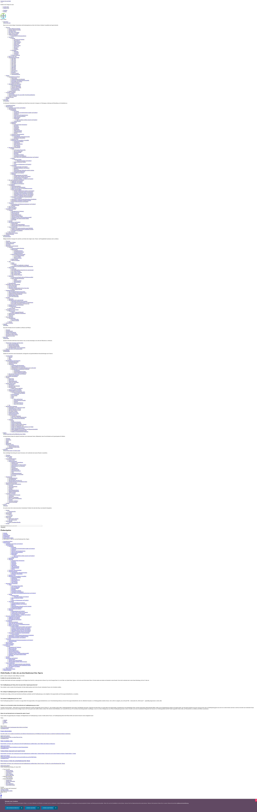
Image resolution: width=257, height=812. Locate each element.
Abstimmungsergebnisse (16, 473)
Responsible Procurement (16, 81)
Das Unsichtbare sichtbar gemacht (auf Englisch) (27, 119)
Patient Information (13, 207)
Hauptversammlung (13, 461)
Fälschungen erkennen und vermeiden (19, 301)
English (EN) (6, 6)
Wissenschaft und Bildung (19, 393)
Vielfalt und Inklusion (13, 34)
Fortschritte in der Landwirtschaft (13, 284)
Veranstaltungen (12, 318)
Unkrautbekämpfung (18, 250)
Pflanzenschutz (14, 249)
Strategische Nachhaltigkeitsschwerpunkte (20, 80)
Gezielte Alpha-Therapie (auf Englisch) (22, 176)
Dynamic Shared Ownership (15, 29)
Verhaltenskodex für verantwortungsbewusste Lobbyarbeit (23, 367)
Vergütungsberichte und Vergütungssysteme (18, 481)
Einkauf (7, 75)
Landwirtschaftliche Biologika (17, 248)
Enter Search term (4, 525)
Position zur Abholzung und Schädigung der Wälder (22, 426)
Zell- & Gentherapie (18, 151)
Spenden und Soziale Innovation (18, 391)
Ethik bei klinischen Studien (20, 162)
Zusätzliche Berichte (13, 363)
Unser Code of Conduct (14, 33)
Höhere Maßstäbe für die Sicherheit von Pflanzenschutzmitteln (24, 429)
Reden (7, 442)
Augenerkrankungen (15, 135)
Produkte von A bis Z (10, 335)
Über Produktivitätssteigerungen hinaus (17, 291)
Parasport (16, 401)
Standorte (5, 10)
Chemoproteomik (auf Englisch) (21, 166)
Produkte (10, 220)
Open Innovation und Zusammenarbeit (14, 348)
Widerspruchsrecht (15, 469)
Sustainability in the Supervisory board (17, 407)
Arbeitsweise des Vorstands (14, 494)
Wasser (12, 262)
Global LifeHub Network (16, 289)
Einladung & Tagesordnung (17, 462)
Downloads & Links (15, 90)
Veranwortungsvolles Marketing (18, 418)
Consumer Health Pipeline (14, 346)
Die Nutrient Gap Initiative (17, 230)
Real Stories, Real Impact (14, 32)
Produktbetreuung (12, 306)
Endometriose (17, 142)
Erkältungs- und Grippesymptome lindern (20, 218)
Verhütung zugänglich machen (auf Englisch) (23, 195)
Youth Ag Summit (15, 320)
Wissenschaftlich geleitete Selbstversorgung (20, 225)
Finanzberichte (9, 476)
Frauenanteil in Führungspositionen (18, 35)
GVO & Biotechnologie (19, 255)
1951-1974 (13, 64)
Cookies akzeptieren (48, 807)
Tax (9, 405)
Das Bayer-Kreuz (15, 73)
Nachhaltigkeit (12, 184)
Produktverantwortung (13, 412)
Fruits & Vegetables (15, 260)
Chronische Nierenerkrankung (17, 134)
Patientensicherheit (15, 205)
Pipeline (13, 158)
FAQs (12, 472)
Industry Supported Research (17, 312)
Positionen (11, 419)
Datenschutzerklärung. (183, 803)
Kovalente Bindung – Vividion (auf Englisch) (23, 178)
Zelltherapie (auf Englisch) (16, 182)
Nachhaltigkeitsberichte (13, 361)
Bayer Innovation (15, 319)
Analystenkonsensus (13, 486)
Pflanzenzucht (12, 314)
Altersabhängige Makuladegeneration (22, 136)
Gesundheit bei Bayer (10, 105)
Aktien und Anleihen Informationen (13, 484)
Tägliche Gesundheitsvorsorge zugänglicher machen (22, 229)
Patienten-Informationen (11, 332)
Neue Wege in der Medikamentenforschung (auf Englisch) (26, 157)
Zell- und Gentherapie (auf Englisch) (16, 180)
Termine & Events (10, 97)
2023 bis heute (14, 70)
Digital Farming (14, 259)
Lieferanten (11, 298)
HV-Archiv (13, 475)
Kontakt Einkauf (12, 91)
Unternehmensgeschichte (14, 57)
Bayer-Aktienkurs (9, 783)
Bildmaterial (8, 443)
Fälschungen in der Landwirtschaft (16, 300)
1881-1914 (13, 60)
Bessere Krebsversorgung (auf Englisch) (19, 201)
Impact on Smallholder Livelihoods (21, 265)
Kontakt (5, 11)
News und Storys (9, 316)
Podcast (10, 321)
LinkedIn (5, 720)
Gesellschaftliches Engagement (15, 390)
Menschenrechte (12, 387)
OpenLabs (11, 315)
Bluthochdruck (17, 117)
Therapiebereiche (12, 109)
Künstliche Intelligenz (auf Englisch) (21, 168)
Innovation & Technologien (14, 147)
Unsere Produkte (9, 774)
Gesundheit (5, 99)
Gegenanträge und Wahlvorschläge (18, 464)
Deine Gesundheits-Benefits (14, 522)
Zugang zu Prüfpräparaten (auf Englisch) (22, 164)
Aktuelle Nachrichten (10, 781)
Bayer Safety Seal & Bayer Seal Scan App (20, 303)
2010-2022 (13, 69)
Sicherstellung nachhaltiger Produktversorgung (21, 200)
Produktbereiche (9, 331)
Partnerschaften (14, 223)
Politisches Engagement (14, 375)
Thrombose (16, 113)
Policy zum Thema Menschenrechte (18, 417)
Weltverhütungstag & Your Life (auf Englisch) (23, 194)
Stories (7, 441)
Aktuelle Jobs (9, 780)
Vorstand (13, 38)
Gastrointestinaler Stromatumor (20, 124)
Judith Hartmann (17, 41)
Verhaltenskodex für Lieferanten (18, 79)
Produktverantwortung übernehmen (16, 304)
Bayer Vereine (14, 395)
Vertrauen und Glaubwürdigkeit (18, 224)
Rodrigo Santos (17, 45)
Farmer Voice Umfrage (11, 242)
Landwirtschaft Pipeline (14, 344)
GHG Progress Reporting (16, 274)
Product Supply (12, 308)
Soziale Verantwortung (11, 383)
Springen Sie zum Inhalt (6, 1)
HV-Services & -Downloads (17, 474)
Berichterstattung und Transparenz (13, 360)
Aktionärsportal (14, 463)
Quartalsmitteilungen (13, 478)
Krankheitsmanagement (19, 252)
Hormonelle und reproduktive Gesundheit (20, 140)
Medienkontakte (9, 448)
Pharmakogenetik (17, 152)
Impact (10, 359)
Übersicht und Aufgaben (19, 39)
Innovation (8, 244)
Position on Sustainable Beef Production (19, 431)
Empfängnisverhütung (18, 141)
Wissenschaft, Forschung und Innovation (14, 342)
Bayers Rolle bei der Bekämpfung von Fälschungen (22, 302)
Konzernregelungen (13, 414)
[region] (128, 805)
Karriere (5, 504)
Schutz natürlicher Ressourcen (17, 278)
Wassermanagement (13, 381)
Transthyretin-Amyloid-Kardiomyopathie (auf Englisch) (25, 112)
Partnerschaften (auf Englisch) (17, 172)
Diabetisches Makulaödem (19, 137)
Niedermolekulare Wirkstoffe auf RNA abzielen (24, 170)
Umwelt (7, 377)
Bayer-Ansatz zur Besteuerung (15, 498)
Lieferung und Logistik (16, 87)
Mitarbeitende (11, 384)
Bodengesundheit (17, 280)
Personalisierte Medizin (19, 154)
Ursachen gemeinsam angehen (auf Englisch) (23, 192)
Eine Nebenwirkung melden (12, 233)
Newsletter (8, 782)
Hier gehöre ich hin (13, 519)
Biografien (13, 72)
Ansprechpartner (9, 323)
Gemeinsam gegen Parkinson (20, 156)
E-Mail (4, 721)
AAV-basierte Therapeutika (19, 149)
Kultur (12, 396)
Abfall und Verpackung (13, 382)
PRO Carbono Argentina (16, 272)
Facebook (5, 722)
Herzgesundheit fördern (16, 214)
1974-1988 (13, 66)
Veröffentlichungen (10, 243)
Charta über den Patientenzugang (18, 187)
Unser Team (8, 517)
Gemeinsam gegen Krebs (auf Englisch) (17, 107)
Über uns (8, 27)
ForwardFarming (12, 283)
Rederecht (13, 467)
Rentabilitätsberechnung (14, 490)
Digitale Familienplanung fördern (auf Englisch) (24, 190)
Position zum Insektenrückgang (17, 428)
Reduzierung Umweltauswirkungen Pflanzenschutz (22, 266)
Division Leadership (15, 55)
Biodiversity (11, 276)
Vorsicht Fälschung (10, 234)
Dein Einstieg (9, 513)
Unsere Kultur (9, 512)
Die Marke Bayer (12, 31)
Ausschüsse (16, 52)
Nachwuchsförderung (18, 402)
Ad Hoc (10, 457)
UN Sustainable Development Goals (19, 430)
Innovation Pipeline (13, 286)
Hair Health (13, 219)
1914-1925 (13, 61)
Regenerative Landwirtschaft (12, 245)
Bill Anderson (17, 40)
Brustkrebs (16, 125)
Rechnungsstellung (15, 88)
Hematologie (14, 122)
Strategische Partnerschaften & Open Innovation (19, 288)
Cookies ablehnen (30, 807)
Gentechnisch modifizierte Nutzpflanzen (17, 313)
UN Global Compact (13, 411)
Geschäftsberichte (12, 479)
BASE (12, 420)
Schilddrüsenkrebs (18, 131)
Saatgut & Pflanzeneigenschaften (18, 254)
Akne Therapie (17, 146)
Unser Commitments (13, 227)
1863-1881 (13, 58)
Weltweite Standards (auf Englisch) (24, 160)
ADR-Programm (12, 492)
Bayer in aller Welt (12, 56)
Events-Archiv (12, 460)
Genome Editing (17, 256)
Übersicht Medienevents (14, 445)
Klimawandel (11, 267)
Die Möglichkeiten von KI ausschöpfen (17, 347)
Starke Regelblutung (18, 143)
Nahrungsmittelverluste (13, 295)
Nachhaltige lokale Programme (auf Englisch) (23, 193)
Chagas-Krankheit (18, 198)
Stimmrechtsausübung (16, 470)
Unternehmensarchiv (15, 74)
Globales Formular (4, 789)
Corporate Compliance (10, 92)
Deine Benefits (9, 521)
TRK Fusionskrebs (18, 130)
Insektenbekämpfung (18, 253)
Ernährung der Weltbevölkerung (15, 294)
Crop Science (9, 772)
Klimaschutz (11, 378)
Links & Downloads (13, 502)
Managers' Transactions (13, 497)
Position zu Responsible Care (17, 425)
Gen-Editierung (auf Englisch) (17, 183)
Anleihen (10, 488)
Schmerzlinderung (15, 213)
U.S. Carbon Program (15, 271)
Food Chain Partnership (14, 296)
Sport (12, 398)
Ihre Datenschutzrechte (12, 807)
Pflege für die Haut (15, 212)
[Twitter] (1, 794)
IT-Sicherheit (11, 93)
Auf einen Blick (9, 355)
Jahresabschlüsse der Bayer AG (15, 480)
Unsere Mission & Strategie (14, 28)
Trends (12, 148)
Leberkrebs (16, 128)
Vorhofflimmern (17, 121)
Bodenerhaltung (17, 282)
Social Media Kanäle (10, 784)
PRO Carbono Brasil (15, 273)
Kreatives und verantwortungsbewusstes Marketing (22, 228)
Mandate (16, 47)
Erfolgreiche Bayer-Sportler (20, 400)
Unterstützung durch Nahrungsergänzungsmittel (21, 217)
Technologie (13, 165)
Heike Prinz (16, 44)
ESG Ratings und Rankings (12, 376)
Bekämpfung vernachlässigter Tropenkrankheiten (21, 196)
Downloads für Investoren (11, 482)
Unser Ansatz (14, 78)
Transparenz (11, 202)
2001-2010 (13, 68)
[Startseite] (3, 18)
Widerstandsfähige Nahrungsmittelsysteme (17, 292)
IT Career (11, 515)
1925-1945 (13, 62)
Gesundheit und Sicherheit (14, 385)
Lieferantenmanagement (14, 413)
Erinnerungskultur (15, 394)
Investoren (5, 449)
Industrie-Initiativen (15, 82)
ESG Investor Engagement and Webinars (17, 373)
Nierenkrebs (16, 127)
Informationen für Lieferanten (15, 84)
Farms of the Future (13, 285)
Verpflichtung (17, 370)
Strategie (10, 357)
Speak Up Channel (13, 96)
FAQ (15, 163)
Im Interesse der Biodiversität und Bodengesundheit (22, 277)
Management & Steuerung (11, 406)
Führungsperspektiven (16, 186)
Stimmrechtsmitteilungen (14, 491)
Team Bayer (11, 37)
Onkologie (13, 123)
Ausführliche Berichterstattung (17, 365)
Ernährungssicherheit (10, 290)
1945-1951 (13, 63)
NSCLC (15, 133)
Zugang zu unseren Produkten (15, 389)
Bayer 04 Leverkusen (18, 404)
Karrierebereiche (12, 511)
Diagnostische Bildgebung (19, 171)
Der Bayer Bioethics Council (15, 410)
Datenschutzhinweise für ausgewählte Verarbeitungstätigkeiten (22, 94)
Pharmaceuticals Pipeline (14, 345)
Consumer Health (9, 771)
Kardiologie (13, 110)
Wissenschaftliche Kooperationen (18, 366)
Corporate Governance (11, 493)
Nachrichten (8, 439)
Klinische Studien (17, 159)
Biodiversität (11, 379)
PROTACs (16, 169)
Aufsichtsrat (13, 50)
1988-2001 (13, 67)
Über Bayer (5, 21)
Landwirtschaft (6, 235)
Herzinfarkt (16, 111)
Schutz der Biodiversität (16, 423)
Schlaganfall (16, 118)
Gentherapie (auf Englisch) (17, 181)
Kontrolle (11, 499)
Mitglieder (16, 51)
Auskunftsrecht (14, 468)
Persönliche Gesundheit (11, 208)
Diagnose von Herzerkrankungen (21, 115)
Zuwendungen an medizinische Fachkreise (20, 369)
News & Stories (12, 206)
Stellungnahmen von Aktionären (18, 466)
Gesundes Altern (14, 139)
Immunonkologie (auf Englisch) (20, 175)
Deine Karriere (9, 516)
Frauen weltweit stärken (16, 189)
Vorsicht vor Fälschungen (11, 333)
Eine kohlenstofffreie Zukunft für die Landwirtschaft (22, 270)
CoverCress (13, 268)
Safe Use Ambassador (16, 307)
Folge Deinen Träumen (13, 518)
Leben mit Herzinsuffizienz (19, 116)
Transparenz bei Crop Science (12, 309)
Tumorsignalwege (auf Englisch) (21, 177)
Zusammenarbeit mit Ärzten (20, 371)
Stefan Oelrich (17, 43)
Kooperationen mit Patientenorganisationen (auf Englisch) (23, 204)
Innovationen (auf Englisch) (14, 222)
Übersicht (8, 241)
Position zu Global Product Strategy (18, 424)
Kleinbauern (13, 264)
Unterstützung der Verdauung (17, 211)
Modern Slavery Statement (16, 388)
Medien (4, 432)
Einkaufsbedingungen (15, 85)
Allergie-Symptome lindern (17, 216)
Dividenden (11, 487)
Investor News (9, 456)
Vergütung (16, 49)
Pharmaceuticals (9, 106)
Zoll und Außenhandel (16, 86)
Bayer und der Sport (18, 399)
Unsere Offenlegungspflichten (20, 372)
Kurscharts (11, 485)
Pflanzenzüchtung (17, 258)
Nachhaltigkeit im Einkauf (14, 76)
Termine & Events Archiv (14, 447)
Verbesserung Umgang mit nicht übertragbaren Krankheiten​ (23, 199)
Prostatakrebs (17, 129)
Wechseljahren (17, 145)
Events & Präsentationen (11, 458)
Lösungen (11, 210)
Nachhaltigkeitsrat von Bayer (15, 408)
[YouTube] (1, 795)
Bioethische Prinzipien (16, 422)
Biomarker (16, 153)
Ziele (10, 261)
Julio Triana (16, 46)
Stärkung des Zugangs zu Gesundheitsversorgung (21, 188)
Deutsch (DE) (6, 8)
